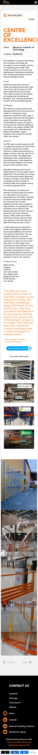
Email (11, 713)
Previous (10, 662)
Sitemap (27, 742)
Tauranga (13, 698)
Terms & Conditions (15, 742)
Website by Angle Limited (19, 745)
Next (25, 662)
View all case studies (15, 15)
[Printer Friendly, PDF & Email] (31, 20)
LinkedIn (13, 720)
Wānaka (12, 707)
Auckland (13, 693)
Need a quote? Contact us (17, 348)
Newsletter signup (17, 732)
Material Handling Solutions (21, 726)
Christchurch (14, 702)
